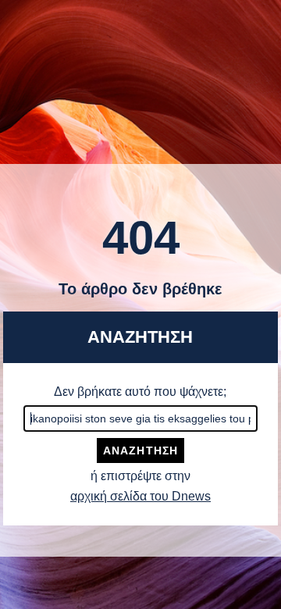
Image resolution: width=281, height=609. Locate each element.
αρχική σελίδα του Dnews (140, 496)
